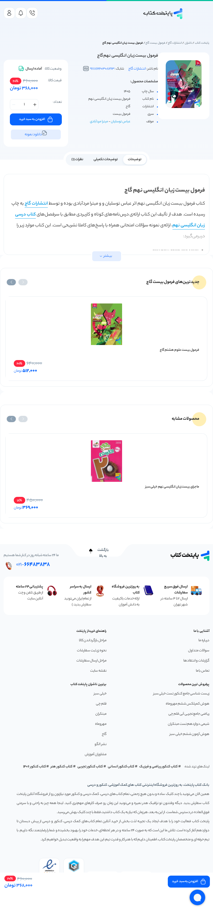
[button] (23, 282)
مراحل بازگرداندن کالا (92, 641)
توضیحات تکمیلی (106, 160)
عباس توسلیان (120, 121)
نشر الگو (100, 744)
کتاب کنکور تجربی (90, 767)
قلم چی (101, 704)
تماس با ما (202, 671)
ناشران (188, 43)
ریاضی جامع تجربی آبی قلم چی (188, 714)
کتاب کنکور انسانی (121, 767)
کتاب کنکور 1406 (34, 767)
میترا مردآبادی (99, 121)
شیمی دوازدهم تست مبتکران (188, 724)
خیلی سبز (100, 694)
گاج (104, 734)
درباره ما (203, 641)
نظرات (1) (77, 160)
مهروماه (100, 724)
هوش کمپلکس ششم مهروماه (187, 704)
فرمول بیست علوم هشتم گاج (179, 350)
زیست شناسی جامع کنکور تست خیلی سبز (181, 694)
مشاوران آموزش (95, 755)
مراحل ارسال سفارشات (91, 661)
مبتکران (100, 714)
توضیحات (135, 160)
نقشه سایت (98, 671)
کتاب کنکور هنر (61, 767)
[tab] (134, 159)
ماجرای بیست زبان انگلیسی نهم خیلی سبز (172, 487)
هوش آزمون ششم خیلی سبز (189, 734)
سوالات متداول (198, 651)
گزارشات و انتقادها (196, 661)
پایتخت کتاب (202, 43)
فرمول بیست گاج (155, 43)
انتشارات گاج (175, 43)
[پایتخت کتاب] (163, 13)
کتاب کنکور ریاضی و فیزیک (158, 767)
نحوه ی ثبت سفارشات (91, 651)
